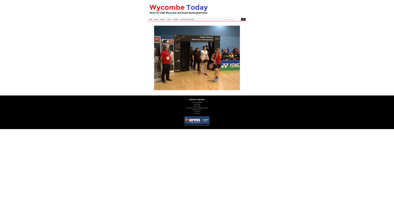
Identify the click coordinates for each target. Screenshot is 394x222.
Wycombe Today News (197, 99)
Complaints (197, 113)
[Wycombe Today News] (178, 14)
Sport (169, 19)
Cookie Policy (197, 104)
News (156, 19)
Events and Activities (187, 19)
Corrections (197, 111)
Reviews (175, 19)
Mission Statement (197, 109)
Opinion (162, 19)
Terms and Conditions (197, 102)
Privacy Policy (197, 106)
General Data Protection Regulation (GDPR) (197, 108)
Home (150, 19)
